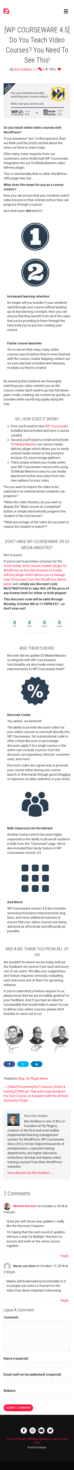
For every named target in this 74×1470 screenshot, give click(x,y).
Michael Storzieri (25, 1206)
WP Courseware (56, 426)
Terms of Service (16, 1438)
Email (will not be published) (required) (32, 1374)
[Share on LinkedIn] (36, 1064)
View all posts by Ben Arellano (30, 1173)
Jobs (55, 1438)
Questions (45, 1438)
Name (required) (16, 1358)
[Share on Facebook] (9, 1064)
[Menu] (65, 11)
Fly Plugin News (36, 1078)
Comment (11, 1317)
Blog (21, 1078)
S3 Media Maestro (23, 444)
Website (9, 1391)
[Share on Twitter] (23, 1064)
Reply (65, 1256)
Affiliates (32, 1438)
